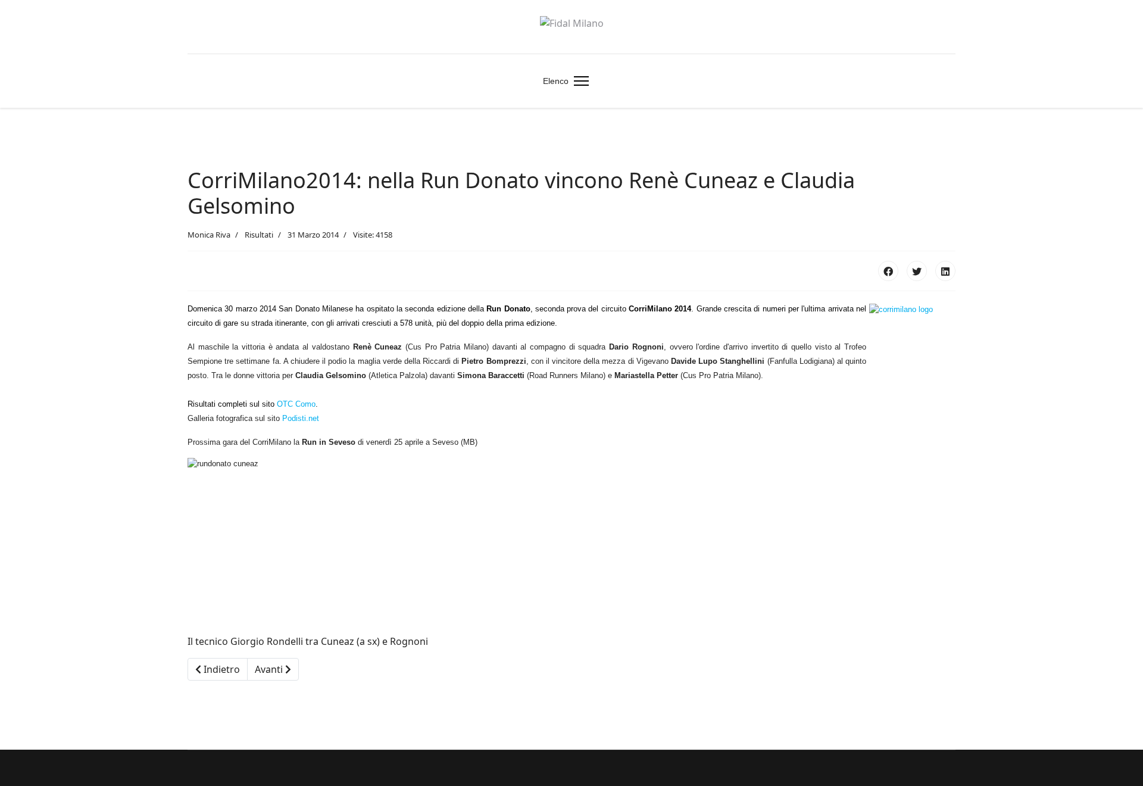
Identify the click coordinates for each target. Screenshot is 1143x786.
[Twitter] (917, 271)
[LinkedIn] (945, 271)
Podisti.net (301, 418)
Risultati (259, 234)
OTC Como (296, 404)
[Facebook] (888, 271)
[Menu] (579, 81)
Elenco (556, 81)
